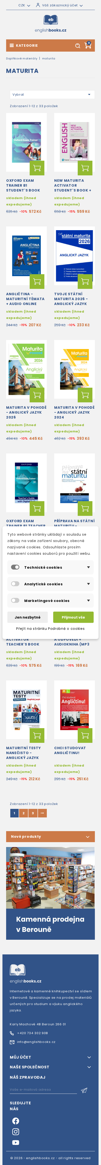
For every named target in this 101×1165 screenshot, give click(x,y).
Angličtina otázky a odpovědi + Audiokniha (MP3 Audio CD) (74, 641)
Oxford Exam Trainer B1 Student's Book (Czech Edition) (23, 187)
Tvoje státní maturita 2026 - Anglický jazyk (71, 299)
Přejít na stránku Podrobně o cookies (50, 628)
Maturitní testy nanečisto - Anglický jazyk (23, 753)
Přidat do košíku (37, 168)
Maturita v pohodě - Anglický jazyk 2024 (74, 412)
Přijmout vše (73, 617)
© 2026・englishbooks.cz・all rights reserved (50, 1158)
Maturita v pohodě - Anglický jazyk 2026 (26, 412)
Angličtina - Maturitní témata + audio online (25, 299)
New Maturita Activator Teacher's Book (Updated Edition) (25, 641)
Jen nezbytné (27, 617)
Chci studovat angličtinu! (70, 750)
